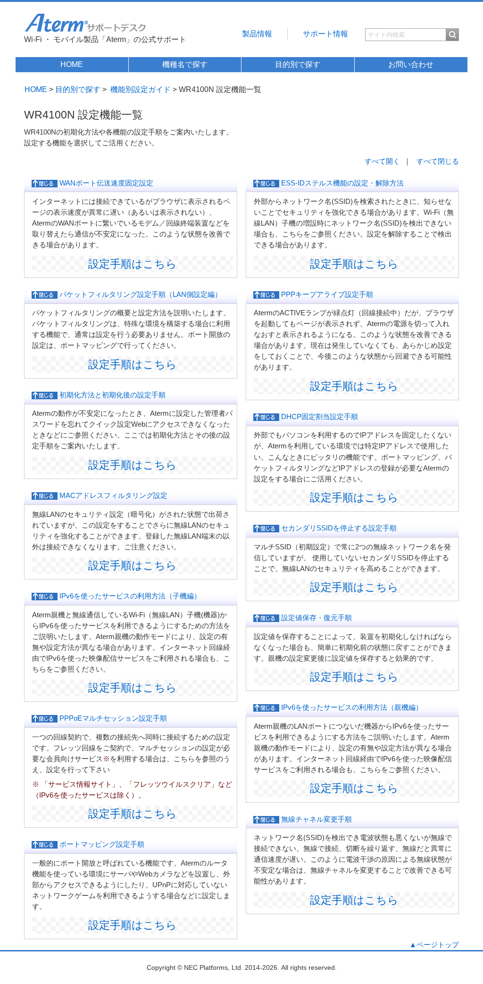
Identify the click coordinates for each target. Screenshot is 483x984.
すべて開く (382, 161)
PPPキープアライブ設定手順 (326, 294)
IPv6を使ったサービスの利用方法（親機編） (351, 707)
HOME (71, 64)
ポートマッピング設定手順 (101, 844)
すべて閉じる (437, 161)
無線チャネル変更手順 (315, 819)
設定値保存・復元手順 (315, 618)
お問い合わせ (410, 64)
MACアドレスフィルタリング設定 (112, 495)
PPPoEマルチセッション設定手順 (112, 718)
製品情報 (257, 34)
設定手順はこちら (132, 264)
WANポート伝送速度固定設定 (105, 183)
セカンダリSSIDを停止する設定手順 (338, 528)
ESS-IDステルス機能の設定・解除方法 (341, 183)
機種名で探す (185, 64)
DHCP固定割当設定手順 (318, 416)
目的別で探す (297, 64)
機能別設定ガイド (140, 89)
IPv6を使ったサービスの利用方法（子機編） (129, 596)
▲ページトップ (434, 945)
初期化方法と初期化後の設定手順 (112, 395)
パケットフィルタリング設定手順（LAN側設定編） (140, 294)
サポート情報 (325, 34)
